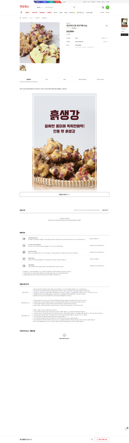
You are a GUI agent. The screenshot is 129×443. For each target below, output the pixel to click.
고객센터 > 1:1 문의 (69, 292)
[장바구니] (103, 7)
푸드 (31, 18)
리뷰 (46, 79)
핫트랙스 (39, 7)
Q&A (64, 79)
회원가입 (84, 1)
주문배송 (98, 1)
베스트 (55, 12)
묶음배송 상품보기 (90, 47)
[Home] (20, 17)
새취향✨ (27, 12)
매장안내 (103, 1)
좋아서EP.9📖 (80, 12)
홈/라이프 (24, 18)
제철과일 (44, 18)
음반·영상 (34, 12)
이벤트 (65, 12)
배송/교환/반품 (82, 79)
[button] (106, 25)
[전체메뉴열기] (21, 12)
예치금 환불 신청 (124, 34)
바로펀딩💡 (72, 12)
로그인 (89, 1)
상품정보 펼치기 (63, 194)
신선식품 (37, 18)
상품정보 (28, 79)
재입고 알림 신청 (103, 439)
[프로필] (107, 7)
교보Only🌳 (89, 12)
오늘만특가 (42, 12)
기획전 (122, 31)
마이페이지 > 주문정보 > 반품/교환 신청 (41, 292)
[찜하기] (92, 439)
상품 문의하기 (105, 210)
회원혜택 (93, 1)
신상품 (60, 12)
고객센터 (107, 1)
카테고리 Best (100, 79)
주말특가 (49, 12)
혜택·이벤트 (123, 29)
